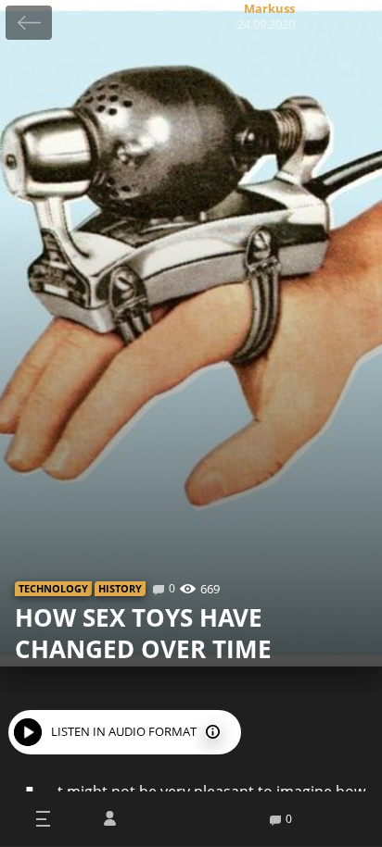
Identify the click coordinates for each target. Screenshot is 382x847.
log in (109, 819)
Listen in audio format (124, 731)
